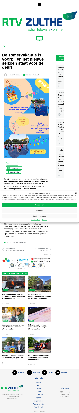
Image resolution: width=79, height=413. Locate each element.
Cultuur (31, 290)
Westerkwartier (38, 404)
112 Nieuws (38, 395)
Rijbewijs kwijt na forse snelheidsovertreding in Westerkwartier (37, 327)
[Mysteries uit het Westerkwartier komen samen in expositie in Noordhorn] (39, 284)
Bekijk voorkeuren (39, 216)
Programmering (38, 401)
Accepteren (39, 205)
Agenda (39, 398)
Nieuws (5, 290)
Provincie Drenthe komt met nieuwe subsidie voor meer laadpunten (62, 102)
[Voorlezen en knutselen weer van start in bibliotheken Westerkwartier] (13, 314)
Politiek (39, 389)
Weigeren (39, 210)
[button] (76, 193)
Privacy (44, 220)
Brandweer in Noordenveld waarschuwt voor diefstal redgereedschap (38, 357)
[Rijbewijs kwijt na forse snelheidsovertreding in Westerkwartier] (39, 314)
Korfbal (8, 242)
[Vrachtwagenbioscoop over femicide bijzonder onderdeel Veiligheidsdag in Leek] (13, 284)
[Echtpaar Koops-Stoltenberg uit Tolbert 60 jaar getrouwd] (13, 345)
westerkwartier (21, 242)
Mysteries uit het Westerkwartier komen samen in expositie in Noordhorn (39, 296)
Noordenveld (39, 407)
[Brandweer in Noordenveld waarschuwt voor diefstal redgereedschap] (39, 345)
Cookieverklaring (36, 220)
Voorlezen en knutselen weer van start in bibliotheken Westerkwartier (13, 327)
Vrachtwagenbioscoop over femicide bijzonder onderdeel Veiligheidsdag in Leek (13, 296)
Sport (39, 392)
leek (13, 242)
